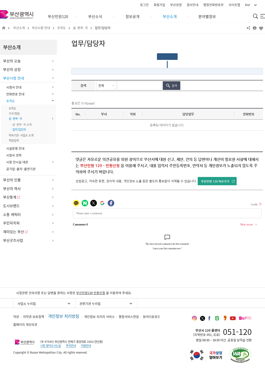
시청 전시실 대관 (17, 162)
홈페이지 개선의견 (25, 324)
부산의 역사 (12, 188)
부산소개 (19, 27)
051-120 (237, 331)
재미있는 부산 (13, 231)
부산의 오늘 (12, 61)
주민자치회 (11, 223)
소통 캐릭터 (12, 214)
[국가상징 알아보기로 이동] (204, 355)
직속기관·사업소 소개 (21, 135)
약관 (16, 316)
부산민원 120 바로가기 (215, 181)
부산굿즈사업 (13, 240)
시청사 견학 (14, 155)
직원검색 (14, 140)
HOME (3, 28)
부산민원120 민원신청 (90, 293)
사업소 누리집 (27, 303)
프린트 (255, 28)
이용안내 (86, 345)
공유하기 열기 (248, 28)
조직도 (61, 27)
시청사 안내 (14, 87)
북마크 (261, 28)
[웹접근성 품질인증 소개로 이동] (240, 354)
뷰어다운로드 (151, 316)
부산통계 (9, 197)
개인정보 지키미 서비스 (99, 316)
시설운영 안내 (15, 148)
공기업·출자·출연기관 (21, 169)
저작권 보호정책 (33, 316)
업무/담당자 (103, 27)
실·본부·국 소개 (21, 124)
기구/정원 (14, 113)
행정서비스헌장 (129, 316)
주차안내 (71, 345)
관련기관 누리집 (90, 303)
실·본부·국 (80, 27)
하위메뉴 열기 (53, 61)
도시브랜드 (11, 205)
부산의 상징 (12, 69)
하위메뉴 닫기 (53, 78)
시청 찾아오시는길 (50, 345)
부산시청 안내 (41, 27)
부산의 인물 (12, 180)
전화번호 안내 (15, 94)
